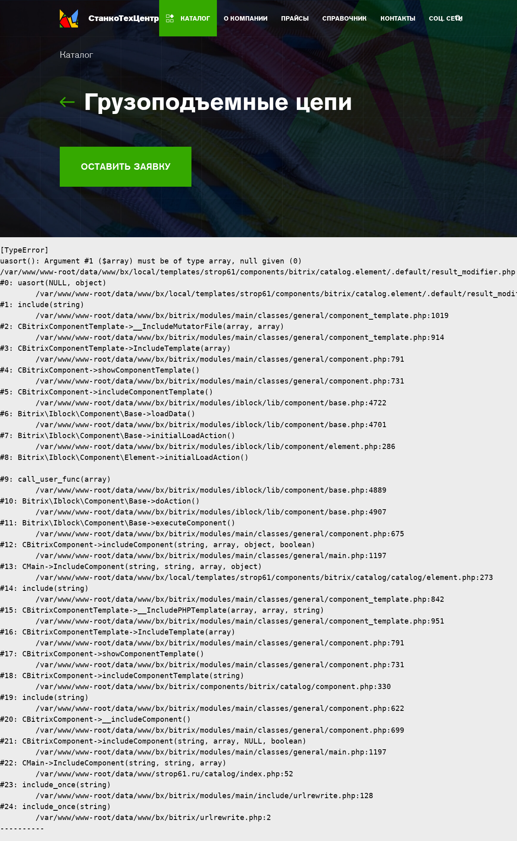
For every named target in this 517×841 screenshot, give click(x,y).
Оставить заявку (125, 166)
